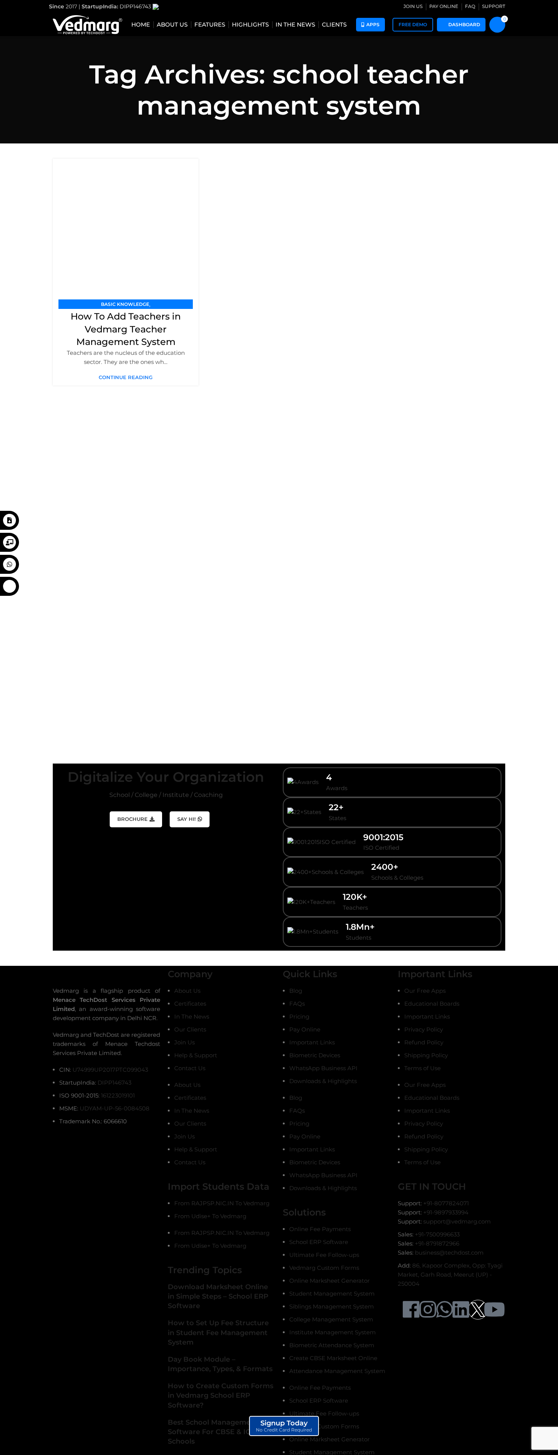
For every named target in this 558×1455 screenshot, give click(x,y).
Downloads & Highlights (323, 1081)
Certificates (190, 1003)
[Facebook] (411, 1309)
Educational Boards (431, 1003)
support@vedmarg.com (457, 1221)
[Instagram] (427, 1309)
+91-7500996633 (437, 1234)
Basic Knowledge (125, 304)
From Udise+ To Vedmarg (210, 1216)
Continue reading (126, 377)
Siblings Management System (331, 1306)
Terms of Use (422, 1068)
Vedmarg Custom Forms (324, 1267)
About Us (187, 990)
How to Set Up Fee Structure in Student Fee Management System (218, 1332)
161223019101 (118, 1095)
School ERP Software (318, 1242)
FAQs (297, 1003)
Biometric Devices (314, 1055)
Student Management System (332, 1293)
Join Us (184, 1042)
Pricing (299, 1016)
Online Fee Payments (320, 1229)
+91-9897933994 (445, 1212)
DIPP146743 (136, 6)
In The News (191, 1016)
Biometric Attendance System (331, 1345)
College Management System (331, 1319)
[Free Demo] (9, 542)
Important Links (312, 1042)
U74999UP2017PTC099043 (110, 1069)
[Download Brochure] (9, 520)
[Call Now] (9, 586)
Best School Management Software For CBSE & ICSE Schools (213, 1432)
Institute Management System (332, 1332)
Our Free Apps (425, 990)
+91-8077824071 (446, 1203)
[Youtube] (494, 1309)
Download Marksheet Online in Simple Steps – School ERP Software (218, 1296)
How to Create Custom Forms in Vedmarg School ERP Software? (220, 1395)
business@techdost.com (449, 1252)
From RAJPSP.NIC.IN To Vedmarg (222, 1203)
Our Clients (190, 1029)
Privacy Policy (423, 1029)
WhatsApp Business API (323, 1068)
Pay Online (304, 1029)
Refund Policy (423, 1042)
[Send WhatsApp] (9, 564)
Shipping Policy (426, 1055)
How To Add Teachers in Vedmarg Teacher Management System (126, 329)
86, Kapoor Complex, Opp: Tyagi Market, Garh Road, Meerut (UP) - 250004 (450, 1274)
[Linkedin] (460, 1309)
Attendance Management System (337, 1371)
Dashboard (464, 24)
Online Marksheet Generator (329, 1280)
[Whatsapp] (444, 1309)
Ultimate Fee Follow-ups (324, 1254)
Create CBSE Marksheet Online (333, 1358)
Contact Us (189, 1068)
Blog (295, 990)
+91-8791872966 (437, 1243)
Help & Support (195, 1055)
